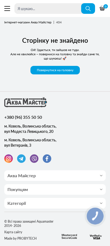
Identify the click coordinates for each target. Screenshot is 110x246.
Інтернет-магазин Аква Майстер (28, 22)
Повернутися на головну (55, 70)
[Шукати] (88, 8)
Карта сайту (13, 232)
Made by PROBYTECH (20, 238)
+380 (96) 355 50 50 (23, 117)
